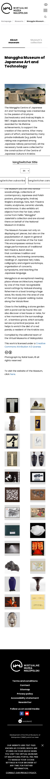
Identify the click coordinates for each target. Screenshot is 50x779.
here (12, 374)
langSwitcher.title (25, 162)
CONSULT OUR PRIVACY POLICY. (21, 772)
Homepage (6, 21)
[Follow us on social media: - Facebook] (21, 713)
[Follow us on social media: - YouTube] (27, 713)
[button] (45, 10)
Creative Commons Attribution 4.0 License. (25, 345)
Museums (19, 21)
